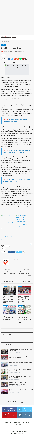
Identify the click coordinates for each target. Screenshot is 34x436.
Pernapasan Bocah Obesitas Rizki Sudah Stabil (25, 273)
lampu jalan (7, 245)
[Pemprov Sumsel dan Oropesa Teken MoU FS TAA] (8, 232)
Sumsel (3, 44)
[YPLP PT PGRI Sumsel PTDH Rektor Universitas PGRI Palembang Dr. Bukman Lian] (4, 384)
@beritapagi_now (20, 402)
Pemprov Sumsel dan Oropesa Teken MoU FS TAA (7, 238)
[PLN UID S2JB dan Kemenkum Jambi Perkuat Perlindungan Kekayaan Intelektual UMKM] (9, 290)
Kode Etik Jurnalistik (21, 424)
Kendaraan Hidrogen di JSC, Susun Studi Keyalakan (7, 224)
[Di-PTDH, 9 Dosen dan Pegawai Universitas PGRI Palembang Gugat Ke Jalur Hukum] (4, 377)
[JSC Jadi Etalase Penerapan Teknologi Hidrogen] (23, 218)
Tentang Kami (7, 422)
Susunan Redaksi (17, 422)
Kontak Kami (26, 422)
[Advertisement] (17, 18)
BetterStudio (21, 433)
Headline (5, 306)
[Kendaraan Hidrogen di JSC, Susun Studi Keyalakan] (8, 218)
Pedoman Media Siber (17, 427)
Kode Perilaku (11, 424)
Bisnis (4, 286)
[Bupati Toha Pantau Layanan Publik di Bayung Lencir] (9, 309)
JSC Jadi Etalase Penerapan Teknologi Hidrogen (21, 224)
